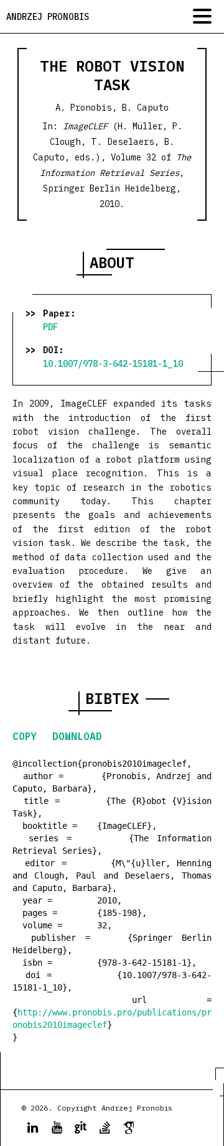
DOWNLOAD (77, 736)
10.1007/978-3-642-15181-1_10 (113, 363)
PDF (50, 327)
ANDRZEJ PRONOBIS (47, 16)
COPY (27, 736)
